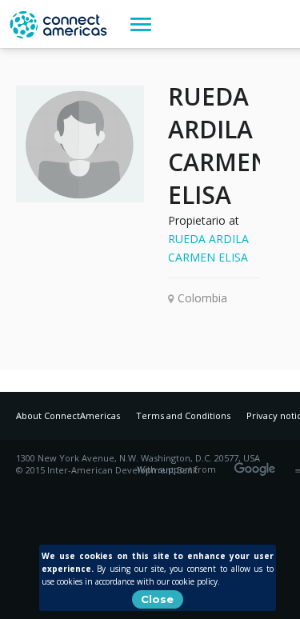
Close (157, 599)
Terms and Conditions (183, 415)
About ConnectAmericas (68, 415)
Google (257, 464)
